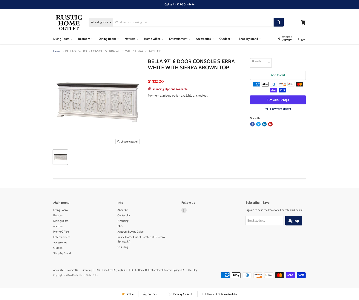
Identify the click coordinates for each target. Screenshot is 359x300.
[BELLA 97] (60, 157)
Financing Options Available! (169, 89)
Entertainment (178, 39)
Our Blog (122, 247)
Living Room (61, 39)
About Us (122, 210)
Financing (122, 220)
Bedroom (84, 39)
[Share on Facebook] (252, 124)
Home (57, 51)
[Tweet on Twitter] (258, 124)
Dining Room (108, 39)
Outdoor (225, 39)
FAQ (120, 226)
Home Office (152, 39)
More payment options (278, 108)
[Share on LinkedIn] (264, 124)
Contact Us (123, 215)
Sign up (293, 221)
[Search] (279, 22)
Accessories (203, 39)
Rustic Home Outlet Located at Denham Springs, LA (157, 269)
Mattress (130, 39)
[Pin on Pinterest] (270, 124)
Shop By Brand (249, 39)
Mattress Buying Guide (130, 231)
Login (301, 39)
